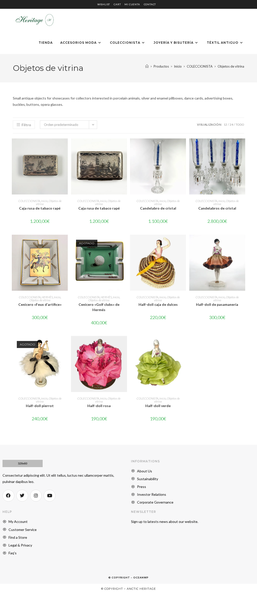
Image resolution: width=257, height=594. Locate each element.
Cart (117, 4)
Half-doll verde (158, 406)
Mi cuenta (132, 4)
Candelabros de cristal (217, 208)
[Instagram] (36, 496)
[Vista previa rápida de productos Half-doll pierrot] (65, 345)
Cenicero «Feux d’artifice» (39, 304)
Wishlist (103, 4)
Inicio (44, 201)
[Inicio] (147, 66)
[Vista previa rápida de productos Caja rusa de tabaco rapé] (65, 147)
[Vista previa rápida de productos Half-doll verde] (183, 345)
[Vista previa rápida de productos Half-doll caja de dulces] (183, 243)
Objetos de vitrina (231, 66)
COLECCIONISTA (29, 201)
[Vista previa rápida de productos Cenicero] (65, 243)
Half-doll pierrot (40, 406)
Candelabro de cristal (158, 208)
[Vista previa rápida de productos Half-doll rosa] (124, 345)
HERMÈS (47, 297)
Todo (240, 124)
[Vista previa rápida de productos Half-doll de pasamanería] (243, 243)
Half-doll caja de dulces (158, 304)
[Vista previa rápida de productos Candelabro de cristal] (183, 147)
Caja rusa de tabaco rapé (39, 208)
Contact (150, 4)
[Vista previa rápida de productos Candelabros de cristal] (243, 147)
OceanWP (141, 577)
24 (231, 124)
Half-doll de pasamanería (217, 304)
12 (225, 124)
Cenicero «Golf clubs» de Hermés (99, 307)
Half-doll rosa (99, 406)
